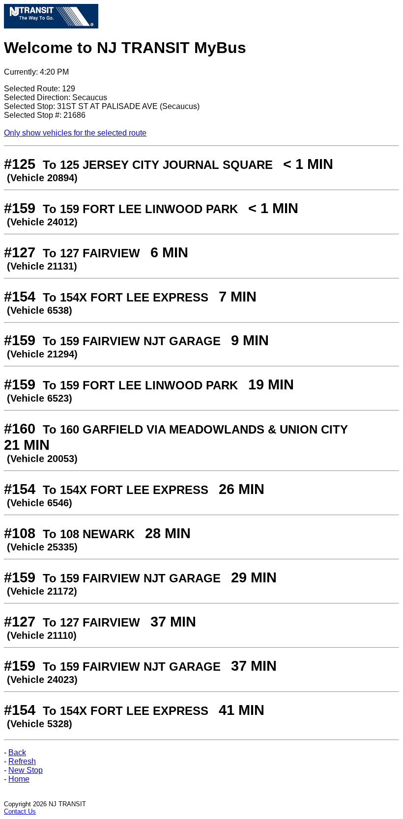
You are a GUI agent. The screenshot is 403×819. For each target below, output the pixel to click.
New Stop (25, 770)
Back (17, 752)
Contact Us (20, 811)
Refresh (22, 761)
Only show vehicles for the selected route (75, 133)
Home (18, 779)
